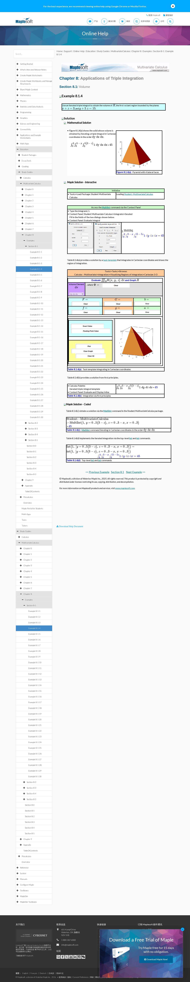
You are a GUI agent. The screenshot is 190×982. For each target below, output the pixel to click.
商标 (92, 977)
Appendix (29, 485)
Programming (25, 112)
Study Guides (27, 172)
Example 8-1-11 (36, 309)
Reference (24, 867)
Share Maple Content (29, 89)
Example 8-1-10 (36, 303)
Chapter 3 (29, 206)
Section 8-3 (33, 428)
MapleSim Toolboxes (28, 902)
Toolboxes (24, 890)
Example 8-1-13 (36, 320)
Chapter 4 (29, 212)
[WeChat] (83, 957)
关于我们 (20, 924)
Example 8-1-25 (36, 389)
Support (68, 51)
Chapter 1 (29, 195)
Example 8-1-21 (36, 366)
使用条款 (62, 977)
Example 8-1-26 (36, 394)
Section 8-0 (31, 446)
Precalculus (28, 497)
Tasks (24, 520)
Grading (25, 166)
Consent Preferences (81, 977)
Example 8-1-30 (36, 417)
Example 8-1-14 (36, 326)
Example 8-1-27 (36, 400)
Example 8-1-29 (36, 411)
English (25, 973)
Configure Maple (27, 885)
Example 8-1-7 (36, 286)
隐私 (69, 977)
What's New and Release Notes (33, 69)
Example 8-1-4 (36, 269)
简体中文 (60, 973)
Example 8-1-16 (36, 337)
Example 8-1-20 (36, 360)
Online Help (78, 51)
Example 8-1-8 (36, 292)
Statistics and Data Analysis (31, 106)
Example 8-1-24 (36, 383)
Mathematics (25, 95)
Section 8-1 (33, 246)
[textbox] (114, 105)
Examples (30, 240)
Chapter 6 (29, 223)
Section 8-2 (33, 423)
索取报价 (169, 15)
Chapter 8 (29, 235)
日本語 (51, 973)
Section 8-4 (33, 434)
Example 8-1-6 (36, 280)
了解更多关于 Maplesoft (24, 956)
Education (24, 149)
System (23, 873)
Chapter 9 (29, 480)
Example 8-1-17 (36, 343)
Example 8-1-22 (36, 371)
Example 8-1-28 (36, 406)
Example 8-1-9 (36, 297)
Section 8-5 (33, 440)
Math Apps (24, 143)
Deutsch (43, 973)
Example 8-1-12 (36, 314)
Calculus (27, 178)
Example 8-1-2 (36, 257)
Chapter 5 (29, 218)
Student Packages (29, 155)
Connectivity (25, 129)
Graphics (24, 118)
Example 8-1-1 (36, 252)
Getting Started (26, 64)
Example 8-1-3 (36, 263)
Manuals (23, 879)
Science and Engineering (30, 124)
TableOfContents (32, 491)
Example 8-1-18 (36, 349)
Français (33, 973)
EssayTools (26, 160)
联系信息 (60, 924)
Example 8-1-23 (36, 377)
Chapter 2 (29, 200)
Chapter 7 (29, 229)
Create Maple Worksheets (31, 75)
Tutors (25, 525)
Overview (27, 503)
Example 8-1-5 (36, 275)
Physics (23, 101)
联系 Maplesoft (154, 15)
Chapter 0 (29, 189)
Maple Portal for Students (32, 508)
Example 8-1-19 (36, 354)
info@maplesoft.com (69, 945)
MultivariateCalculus (32, 183)
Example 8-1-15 (36, 332)
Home (59, 51)
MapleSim (24, 896)
